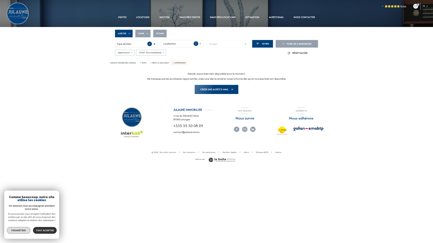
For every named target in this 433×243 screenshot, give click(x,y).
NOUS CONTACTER (304, 17)
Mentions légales (229, 152)
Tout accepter (45, 230)
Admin (246, 152)
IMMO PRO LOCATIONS (223, 17)
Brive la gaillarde (160, 63)
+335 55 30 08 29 (188, 125)
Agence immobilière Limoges (123, 62)
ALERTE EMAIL (276, 17)
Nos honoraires (189, 152)
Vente (144, 63)
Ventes (122, 17)
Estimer (160, 33)
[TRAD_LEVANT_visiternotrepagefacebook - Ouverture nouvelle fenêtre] (236, 129)
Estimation (252, 17)
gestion (164, 17)
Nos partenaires (209, 152)
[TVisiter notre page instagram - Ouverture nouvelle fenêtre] (244, 129)
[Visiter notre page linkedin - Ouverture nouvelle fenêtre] (253, 129)
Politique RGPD (262, 152)
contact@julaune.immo (186, 132)
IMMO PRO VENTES (189, 17)
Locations (143, 17)
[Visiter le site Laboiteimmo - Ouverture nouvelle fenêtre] (222, 160)
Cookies (278, 152)
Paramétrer (19, 230)
